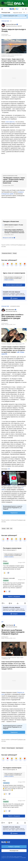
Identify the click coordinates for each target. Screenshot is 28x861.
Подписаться (14, 512)
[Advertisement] (14, 78)
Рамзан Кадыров (11, 748)
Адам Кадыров (19, 748)
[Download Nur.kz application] (14, 3)
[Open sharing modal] (18, 603)
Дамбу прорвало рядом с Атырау (13, 224)
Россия (3, 748)
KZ (23, 9)
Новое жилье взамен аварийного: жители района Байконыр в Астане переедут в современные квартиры (14, 231)
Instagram (15, 298)
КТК (9, 469)
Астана (3, 528)
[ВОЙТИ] (25, 9)
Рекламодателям (14, 850)
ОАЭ (8, 528)
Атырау (14, 253)
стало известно (10, 122)
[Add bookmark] (25, 603)
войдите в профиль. (9, 279)
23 (20, 540)
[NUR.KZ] (14, 9)
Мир (2, 621)
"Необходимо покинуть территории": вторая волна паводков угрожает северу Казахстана (14, 180)
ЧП (10, 21)
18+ (11, 528)
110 (12, 760)
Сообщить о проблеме (14, 846)
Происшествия (5, 12)
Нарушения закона (17, 12)
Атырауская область (6, 253)
